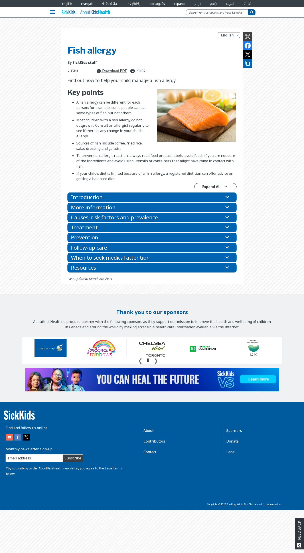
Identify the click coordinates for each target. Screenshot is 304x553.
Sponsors (234, 430)
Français (87, 4)
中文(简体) (109, 4)
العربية (230, 4)
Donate (232, 441)
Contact (150, 451)
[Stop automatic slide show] (148, 360)
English (67, 4)
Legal (109, 468)
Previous (140, 360)
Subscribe (73, 458)
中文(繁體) (133, 4)
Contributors (154, 441)
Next (156, 360)
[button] (152, 197)
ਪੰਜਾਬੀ (247, 4)
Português (157, 4)
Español (179, 4)
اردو (197, 4)
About (149, 430)
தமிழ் (213, 4)
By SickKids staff (82, 62)
